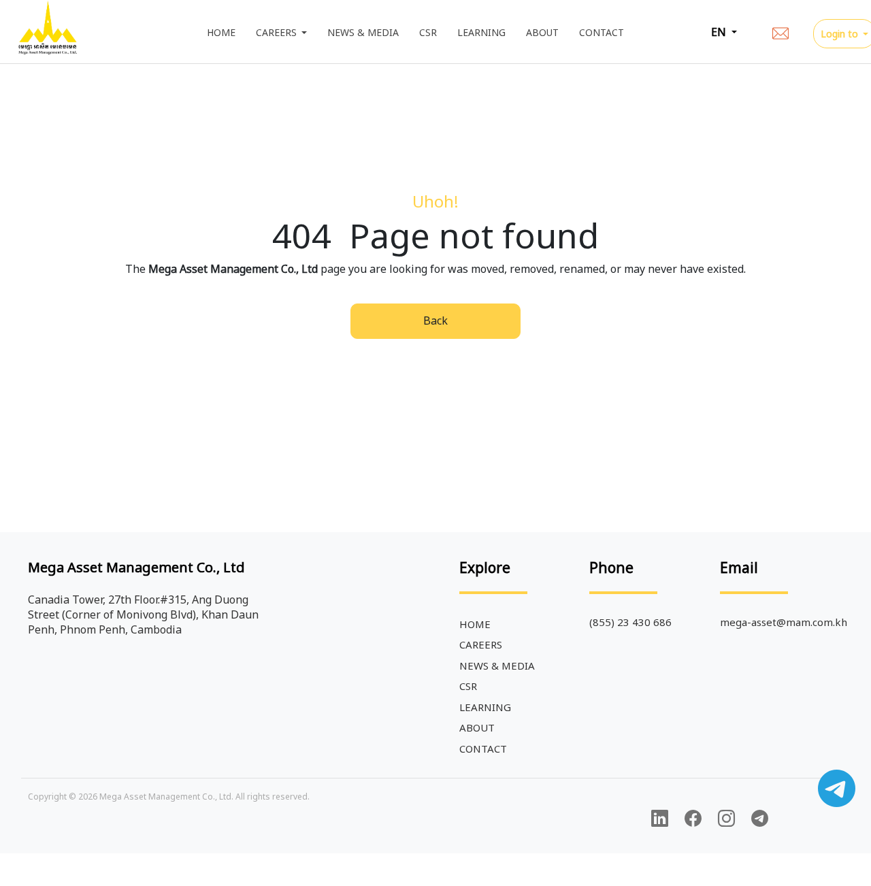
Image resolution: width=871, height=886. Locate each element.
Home (226, 32)
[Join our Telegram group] (836, 788)
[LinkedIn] (659, 819)
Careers (277, 32)
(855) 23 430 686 (630, 622)
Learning (481, 32)
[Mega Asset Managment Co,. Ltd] (47, 31)
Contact (601, 32)
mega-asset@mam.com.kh (783, 622)
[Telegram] (759, 819)
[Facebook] (693, 819)
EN (720, 31)
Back (435, 320)
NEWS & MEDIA (363, 32)
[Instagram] (726, 819)
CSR (428, 32)
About (542, 32)
